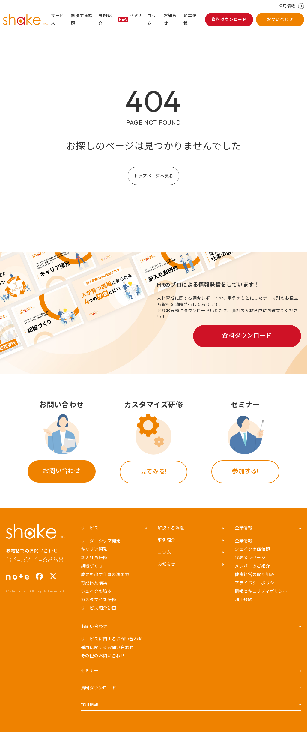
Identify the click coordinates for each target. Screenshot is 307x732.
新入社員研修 (94, 557)
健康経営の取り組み (254, 574)
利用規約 (243, 599)
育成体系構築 (94, 583)
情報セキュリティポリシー (261, 591)
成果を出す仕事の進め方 (105, 574)
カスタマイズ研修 (98, 599)
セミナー (131, 19)
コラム (151, 19)
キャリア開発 (94, 549)
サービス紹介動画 (98, 608)
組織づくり (92, 566)
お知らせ (170, 19)
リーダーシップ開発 (101, 541)
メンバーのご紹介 (252, 566)
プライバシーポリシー (257, 583)
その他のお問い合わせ (103, 655)
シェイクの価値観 (252, 549)
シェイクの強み (96, 591)
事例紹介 (105, 19)
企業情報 (190, 19)
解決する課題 (82, 19)
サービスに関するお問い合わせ (112, 639)
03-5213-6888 (35, 559)
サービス (57, 19)
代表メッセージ (250, 557)
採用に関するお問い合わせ (107, 647)
